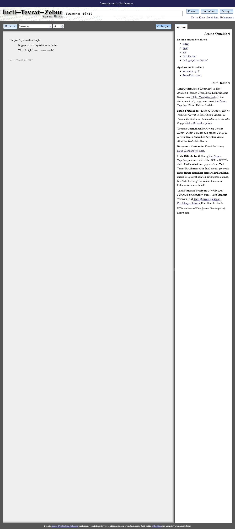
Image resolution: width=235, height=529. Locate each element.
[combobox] (35, 26)
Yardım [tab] (181, 27)
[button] (192, 11)
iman (185, 47)
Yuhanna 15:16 (191, 71)
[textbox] (34, 26)
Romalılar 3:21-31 (192, 75)
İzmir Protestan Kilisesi (64, 525)
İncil (32, 12)
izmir (186, 43)
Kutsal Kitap (198, 17)
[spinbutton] (56, 26)
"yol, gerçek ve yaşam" (195, 60)
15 (9, 39)
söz (184, 52)
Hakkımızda (227, 17)
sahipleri (157, 525)
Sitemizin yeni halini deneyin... (117, 3)
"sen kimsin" (189, 56)
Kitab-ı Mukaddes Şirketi (204, 96)
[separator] (174, 273)
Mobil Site (212, 17)
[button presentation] (50, 26)
